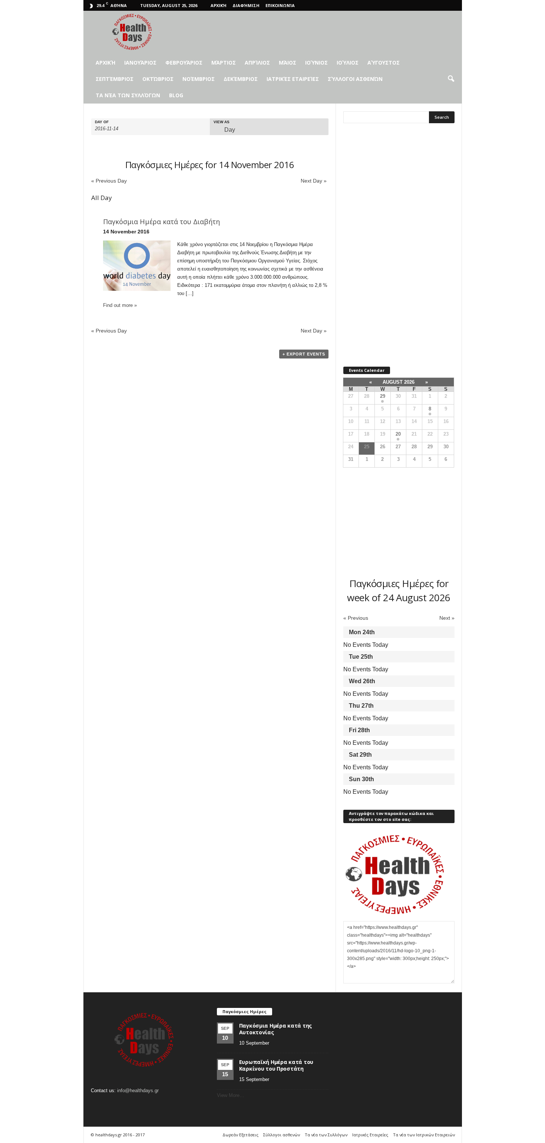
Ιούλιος (348, 62)
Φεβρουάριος (183, 62)
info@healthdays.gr (138, 1090)
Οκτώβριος (158, 78)
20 (398, 434)
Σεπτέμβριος (114, 78)
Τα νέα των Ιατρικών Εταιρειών (424, 1134)
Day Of (102, 122)
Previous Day (109, 181)
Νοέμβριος (198, 78)
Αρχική (219, 5)
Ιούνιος (316, 62)
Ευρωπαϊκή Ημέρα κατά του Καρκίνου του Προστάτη (276, 1065)
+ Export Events (304, 354)
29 (382, 396)
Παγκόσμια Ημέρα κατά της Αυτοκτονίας (275, 1029)
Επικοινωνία (280, 5)
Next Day (314, 181)
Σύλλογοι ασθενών (355, 78)
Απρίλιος (257, 62)
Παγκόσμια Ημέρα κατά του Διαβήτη (161, 221)
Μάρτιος (223, 62)
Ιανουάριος (140, 62)
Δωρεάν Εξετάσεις (240, 1134)
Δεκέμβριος (241, 78)
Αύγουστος (383, 62)
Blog (176, 95)
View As (221, 122)
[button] (451, 79)
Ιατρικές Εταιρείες (293, 78)
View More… (230, 1095)
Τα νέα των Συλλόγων (128, 95)
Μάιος (287, 62)
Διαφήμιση (246, 5)
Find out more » (120, 305)
